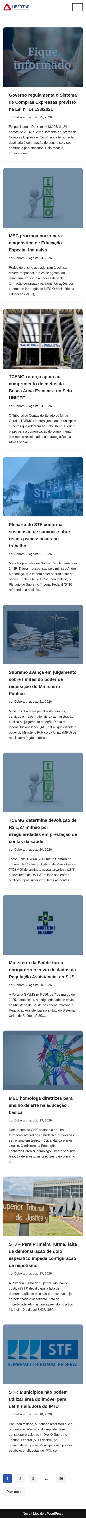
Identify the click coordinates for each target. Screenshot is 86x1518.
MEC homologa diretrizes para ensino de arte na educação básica (41, 1105)
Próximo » (14, 1491)
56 (61, 1478)
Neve (26, 1513)
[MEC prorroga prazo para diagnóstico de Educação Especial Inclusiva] (43, 198)
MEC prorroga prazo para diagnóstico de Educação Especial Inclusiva (35, 242)
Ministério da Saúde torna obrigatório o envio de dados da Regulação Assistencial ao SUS (42, 969)
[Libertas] (16, 7)
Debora (19, 117)
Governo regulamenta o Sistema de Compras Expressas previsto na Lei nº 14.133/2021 (43, 102)
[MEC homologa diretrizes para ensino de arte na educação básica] (43, 1060)
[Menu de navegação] (77, 7)
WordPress (55, 1513)
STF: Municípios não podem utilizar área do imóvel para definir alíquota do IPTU (38, 1399)
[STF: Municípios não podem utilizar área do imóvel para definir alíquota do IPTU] (43, 1354)
